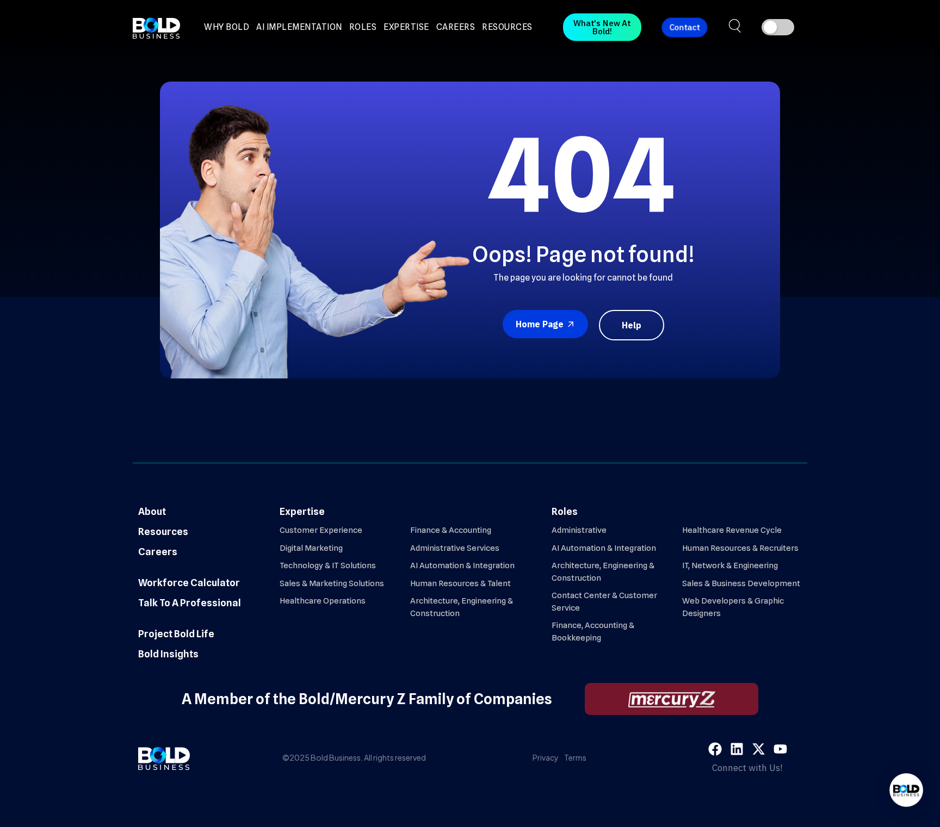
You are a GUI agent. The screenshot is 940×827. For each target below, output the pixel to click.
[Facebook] (715, 749)
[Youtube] (780, 749)
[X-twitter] (758, 749)
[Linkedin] (737, 749)
